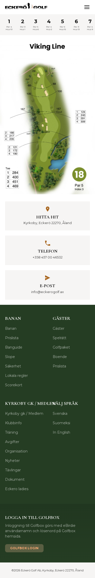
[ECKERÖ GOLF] (26, 7)
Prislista (11, 338)
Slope (10, 356)
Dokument (15, 479)
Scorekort (13, 385)
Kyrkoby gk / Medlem (24, 413)
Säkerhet (13, 366)
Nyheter (12, 460)
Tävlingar (13, 470)
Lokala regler (16, 375)
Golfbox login (24, 548)
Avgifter (12, 441)
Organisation (16, 451)
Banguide (13, 347)
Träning (11, 432)
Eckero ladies (16, 489)
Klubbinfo (13, 423)
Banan (10, 328)
